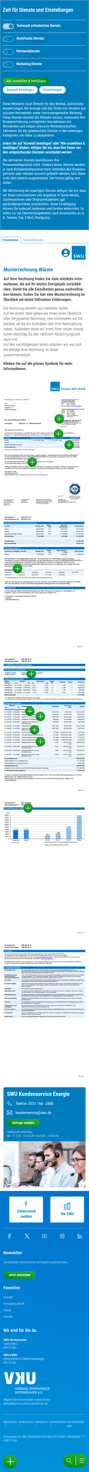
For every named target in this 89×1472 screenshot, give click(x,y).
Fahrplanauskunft (13, 1303)
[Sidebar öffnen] (10, 1462)
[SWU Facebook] (9, 1237)
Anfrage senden (23, 1123)
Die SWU (67, 1213)
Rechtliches (10, 1422)
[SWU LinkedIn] (79, 1237)
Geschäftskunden (33, 240)
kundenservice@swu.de (33, 1112)
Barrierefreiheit (57, 1422)
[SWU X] (27, 1237)
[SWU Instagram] (62, 1237)
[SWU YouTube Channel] (44, 1237)
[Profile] (65, 252)
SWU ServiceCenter (15, 1340)
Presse (7, 1310)
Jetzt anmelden (19, 1275)
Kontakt (8, 1297)
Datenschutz (25, 1422)
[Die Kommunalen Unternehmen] (26, 1385)
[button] (59, 419)
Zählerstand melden (26, 1214)
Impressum (41, 1422)
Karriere (8, 1316)
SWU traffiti (10, 1355)
